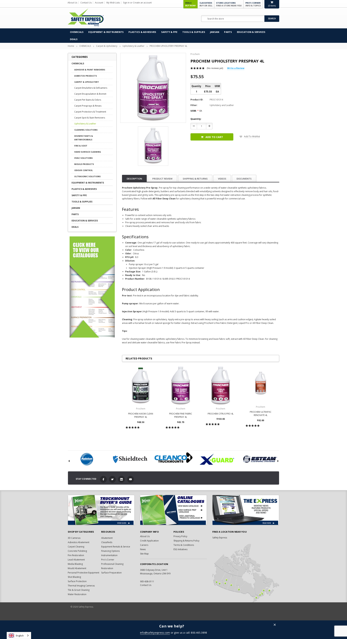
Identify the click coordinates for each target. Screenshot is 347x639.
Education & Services (251, 32)
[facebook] (103, 479)
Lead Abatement (76, 559)
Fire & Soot (80, 145)
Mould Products (84, 164)
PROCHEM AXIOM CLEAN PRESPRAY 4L (140, 415)
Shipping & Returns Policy (186, 540)
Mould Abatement (77, 568)
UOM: (196, 110)
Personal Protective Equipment (83, 572)
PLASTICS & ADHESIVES (142, 32)
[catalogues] (173, 510)
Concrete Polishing (77, 550)
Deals (190, 4)
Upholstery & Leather (133, 46)
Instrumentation (109, 555)
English (20, 635)
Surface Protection (77, 581)
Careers (144, 545)
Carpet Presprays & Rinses (87, 105)
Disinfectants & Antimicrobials (83, 138)
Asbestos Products (85, 75)
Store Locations (229, 4)
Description (134, 178)
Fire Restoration (76, 555)
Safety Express (219, 537)
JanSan (214, 32)
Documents (244, 178)
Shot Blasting (74, 576)
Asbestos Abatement (78, 542)
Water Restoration (77, 594)
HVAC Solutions (83, 158)
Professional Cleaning (112, 563)
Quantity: (196, 118)
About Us (72, 2)
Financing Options (110, 550)
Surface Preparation (111, 572)
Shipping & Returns (195, 178)
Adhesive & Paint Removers (89, 69)
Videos (222, 178)
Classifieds (206, 4)
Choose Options (140, 435)
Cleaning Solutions (86, 129)
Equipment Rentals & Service (115, 546)
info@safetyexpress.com (155, 632)
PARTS (228, 32)
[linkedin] (121, 479)
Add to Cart (214, 137)
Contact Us (86, 2)
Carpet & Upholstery (106, 46)
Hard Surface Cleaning (87, 151)
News (143, 549)
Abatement (107, 537)
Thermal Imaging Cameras (81, 585)
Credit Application (149, 540)
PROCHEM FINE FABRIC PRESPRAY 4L (180, 415)
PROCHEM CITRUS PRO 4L (221, 413)
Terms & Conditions (184, 545)
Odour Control (83, 170)
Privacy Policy (180, 536)
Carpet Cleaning (76, 546)
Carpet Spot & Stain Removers (89, 117)
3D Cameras (74, 537)
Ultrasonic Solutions (87, 176)
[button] (275, 625)
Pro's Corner (253, 4)
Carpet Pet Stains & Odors (87, 99)
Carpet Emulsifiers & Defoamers (90, 87)
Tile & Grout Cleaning (78, 589)
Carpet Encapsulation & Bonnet (90, 93)
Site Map (144, 553)
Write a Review (235, 68)
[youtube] (130, 479)
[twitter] (112, 479)
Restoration (107, 568)
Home (71, 46)
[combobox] (19, 635)
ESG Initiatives (180, 549)
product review (162, 178)
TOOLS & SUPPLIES (193, 32)
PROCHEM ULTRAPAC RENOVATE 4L (260, 413)
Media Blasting (75, 563)
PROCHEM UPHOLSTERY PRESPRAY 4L (168, 46)
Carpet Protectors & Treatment (90, 111)
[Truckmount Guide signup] (101, 510)
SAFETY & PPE (169, 32)
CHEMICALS (76, 32)
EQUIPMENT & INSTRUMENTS (106, 32)
